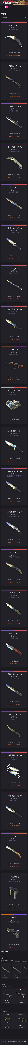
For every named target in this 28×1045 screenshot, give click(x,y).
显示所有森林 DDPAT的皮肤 (20, 961)
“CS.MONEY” (8, 1041)
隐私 (1, 1042)
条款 (5, 1042)
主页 (1, 11)
